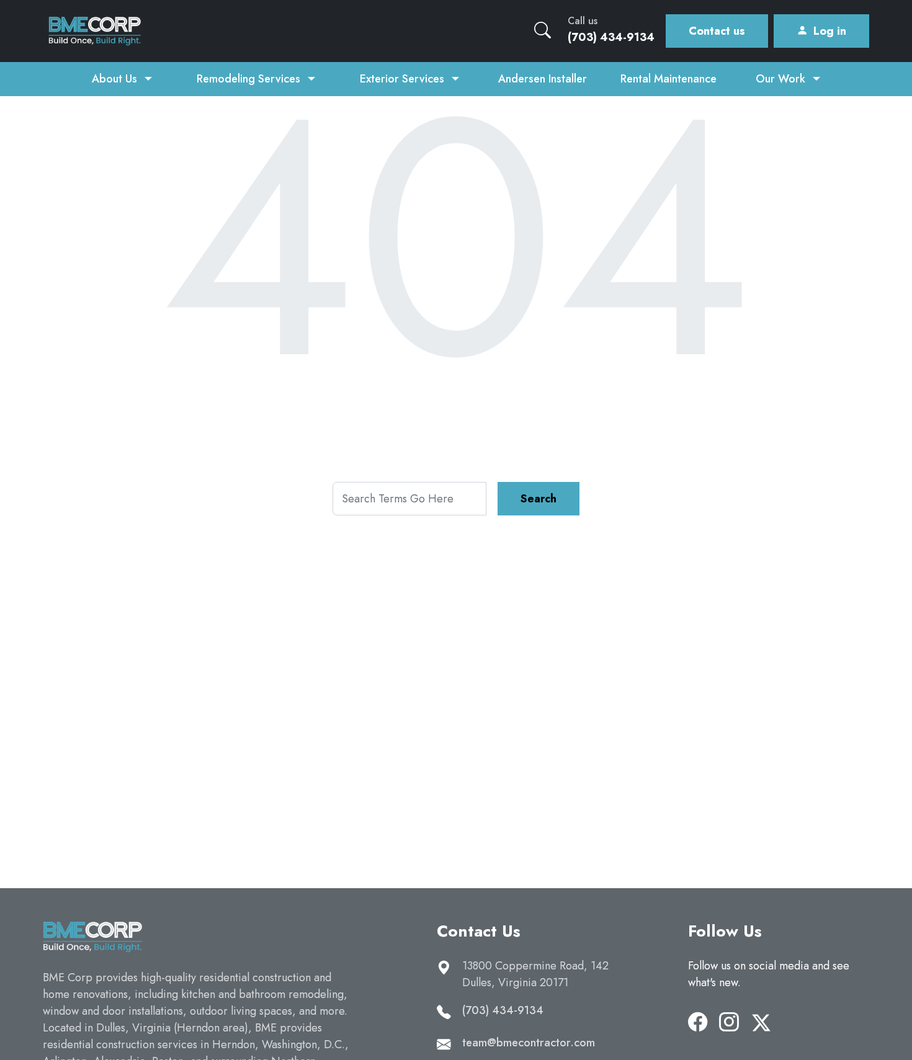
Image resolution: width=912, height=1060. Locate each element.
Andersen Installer (542, 79)
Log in (829, 31)
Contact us (717, 31)
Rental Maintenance (668, 79)
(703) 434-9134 (502, 1010)
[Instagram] (729, 1022)
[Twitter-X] (761, 1022)
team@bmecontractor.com (528, 1043)
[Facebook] (698, 1022)
